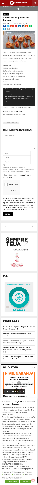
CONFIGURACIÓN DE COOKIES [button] (12, 478)
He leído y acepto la (17, 176)
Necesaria (7, 472)
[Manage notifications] (33, 480)
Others (29, 472)
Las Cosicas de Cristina (11, 123)
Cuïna (6, 14)
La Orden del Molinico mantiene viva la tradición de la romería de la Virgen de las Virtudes (18, 350)
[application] (19, 97)
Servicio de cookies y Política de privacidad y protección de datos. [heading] (18, 403)
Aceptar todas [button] (12, 481)
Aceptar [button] (25, 481)
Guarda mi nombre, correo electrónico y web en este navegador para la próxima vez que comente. (18, 169)
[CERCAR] (32, 227)
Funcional (7, 474)
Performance (19, 472)
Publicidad (17, 474)
